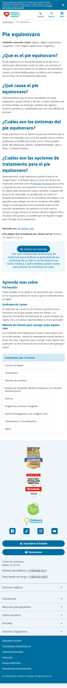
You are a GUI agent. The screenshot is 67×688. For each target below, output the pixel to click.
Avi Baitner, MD (26, 228)
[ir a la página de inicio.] (18, 15)
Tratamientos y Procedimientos (21, 421)
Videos (8, 428)
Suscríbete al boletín (35, 543)
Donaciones (35, 552)
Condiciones (7, 22)
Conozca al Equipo (14, 365)
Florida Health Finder (11, 663)
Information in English (11, 640)
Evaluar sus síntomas (35, 249)
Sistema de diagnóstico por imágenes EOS (26, 413)
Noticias (9, 398)
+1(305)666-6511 (37, 570)
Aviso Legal (7, 657)
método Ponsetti (42, 183)
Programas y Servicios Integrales (21, 406)
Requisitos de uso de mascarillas (16, 668)
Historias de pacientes (16, 380)
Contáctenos (11, 372)
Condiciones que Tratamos (20, 357)
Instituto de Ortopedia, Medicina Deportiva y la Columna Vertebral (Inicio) (33, 389)
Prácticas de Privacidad (12, 652)
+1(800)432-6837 (38, 576)
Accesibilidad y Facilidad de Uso (16, 646)
